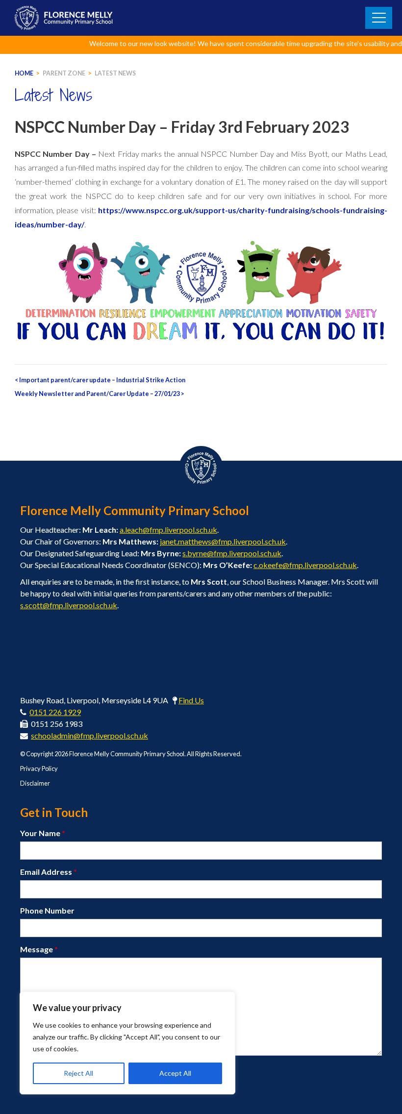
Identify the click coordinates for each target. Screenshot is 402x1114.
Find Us (191, 700)
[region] (127, 1042)
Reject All (78, 1073)
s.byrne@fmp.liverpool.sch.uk (231, 553)
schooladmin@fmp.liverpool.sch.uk (89, 735)
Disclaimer (35, 783)
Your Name (42, 833)
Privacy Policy (39, 768)
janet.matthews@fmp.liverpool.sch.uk (223, 541)
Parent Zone (64, 73)
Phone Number (47, 910)
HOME (24, 73)
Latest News (115, 73)
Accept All (175, 1073)
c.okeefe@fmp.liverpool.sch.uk (305, 564)
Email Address (48, 871)
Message (39, 949)
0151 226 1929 (55, 712)
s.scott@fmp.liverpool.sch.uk (68, 605)
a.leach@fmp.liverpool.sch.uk (168, 529)
